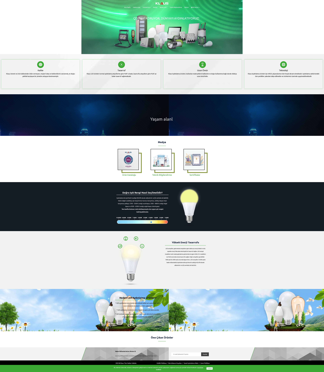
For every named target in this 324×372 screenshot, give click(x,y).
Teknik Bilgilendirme (176, 7)
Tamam (209, 368)
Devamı (138, 320)
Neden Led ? (163, 7)
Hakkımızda (136, 7)
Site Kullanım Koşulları (175, 363)
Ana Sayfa (127, 7)
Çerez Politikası (205, 363)
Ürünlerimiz (146, 7)
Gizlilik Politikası (161, 363)
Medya (155, 7)
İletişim (186, 7)
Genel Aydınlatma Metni (191, 363)
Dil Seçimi (195, 7)
